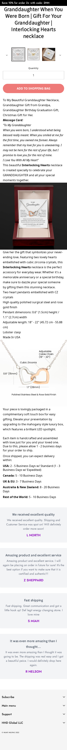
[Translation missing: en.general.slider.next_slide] (60, 55)
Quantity (33, 68)
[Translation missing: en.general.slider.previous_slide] (7, 55)
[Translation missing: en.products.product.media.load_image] (18, 54)
